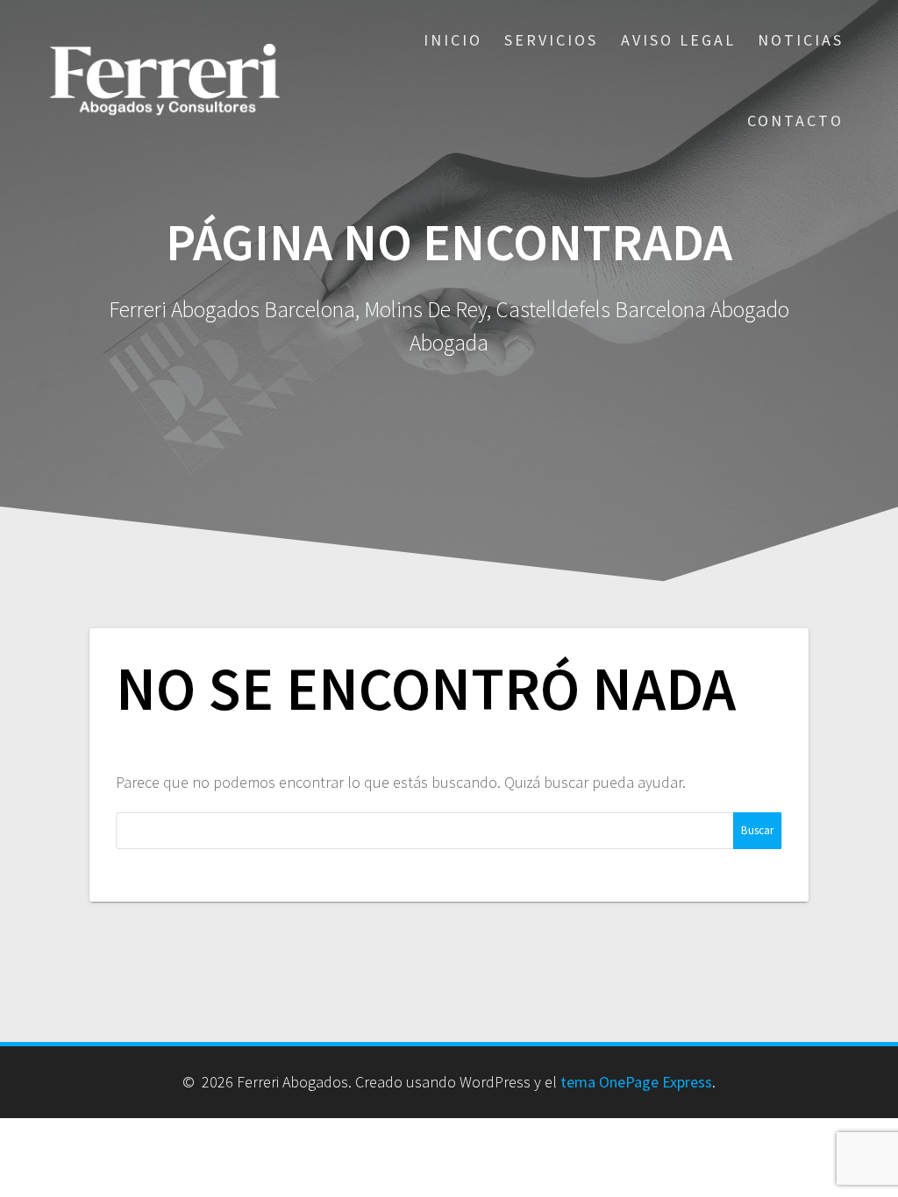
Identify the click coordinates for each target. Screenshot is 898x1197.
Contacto (795, 120)
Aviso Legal (678, 40)
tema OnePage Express (636, 1082)
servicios (551, 40)
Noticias (801, 40)
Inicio (453, 40)
